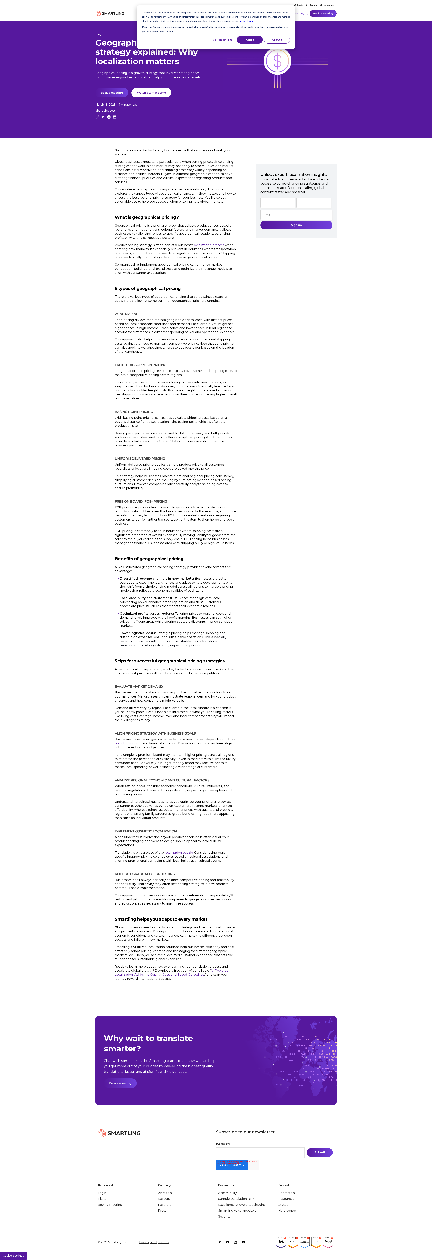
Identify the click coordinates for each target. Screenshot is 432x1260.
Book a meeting (323, 13)
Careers (164, 1199)
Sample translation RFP (236, 1199)
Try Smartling (296, 13)
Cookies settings (222, 39)
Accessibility (227, 1193)
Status (283, 1205)
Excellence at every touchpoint (241, 1205)
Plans (102, 1199)
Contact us (286, 1193)
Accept (250, 39)
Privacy (144, 1242)
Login (300, 5)
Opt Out (277, 39)
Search (313, 5)
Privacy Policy (246, 20)
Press (162, 1210)
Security (224, 1216)
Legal (153, 1242)
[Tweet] (103, 117)
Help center (287, 1210)
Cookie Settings (13, 1255)
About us (165, 1193)
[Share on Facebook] (109, 117)
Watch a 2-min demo (151, 92)
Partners (164, 1205)
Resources (286, 1199)
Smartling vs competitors (237, 1210)
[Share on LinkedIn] (115, 117)
